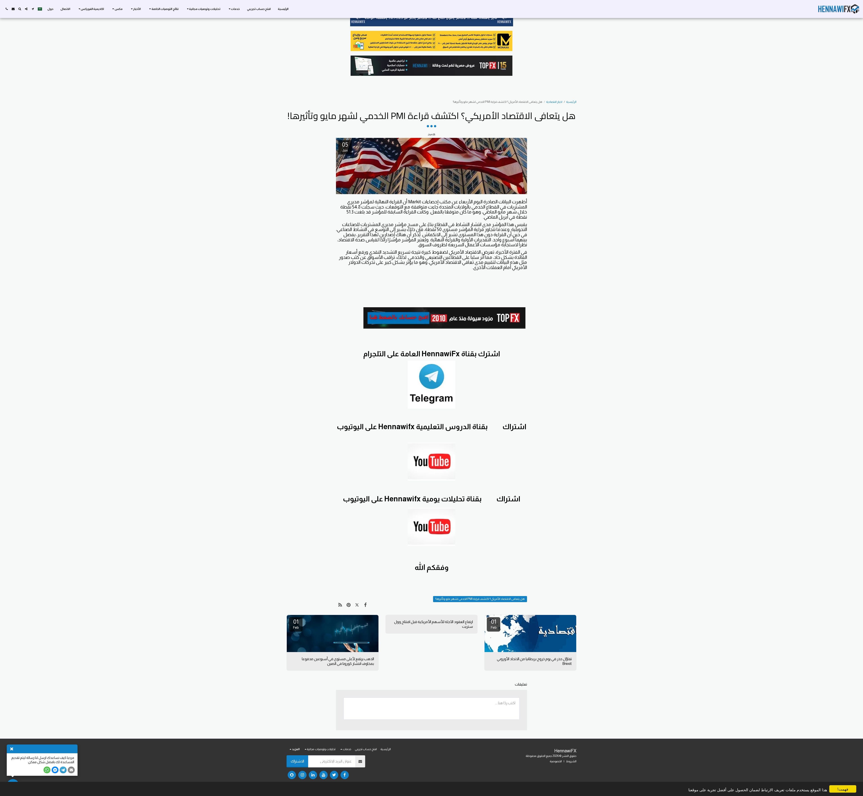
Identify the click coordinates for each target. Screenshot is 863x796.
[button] (233, 9)
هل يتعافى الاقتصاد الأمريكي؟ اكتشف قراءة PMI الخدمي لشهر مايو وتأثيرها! (480, 599)
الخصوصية (556, 761)
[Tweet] (357, 605)
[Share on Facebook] (365, 605)
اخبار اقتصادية (554, 101)
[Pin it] (348, 605)
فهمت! (842, 789)
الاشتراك (297, 761)
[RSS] (340, 605)
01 (494, 623)
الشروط (571, 761)
